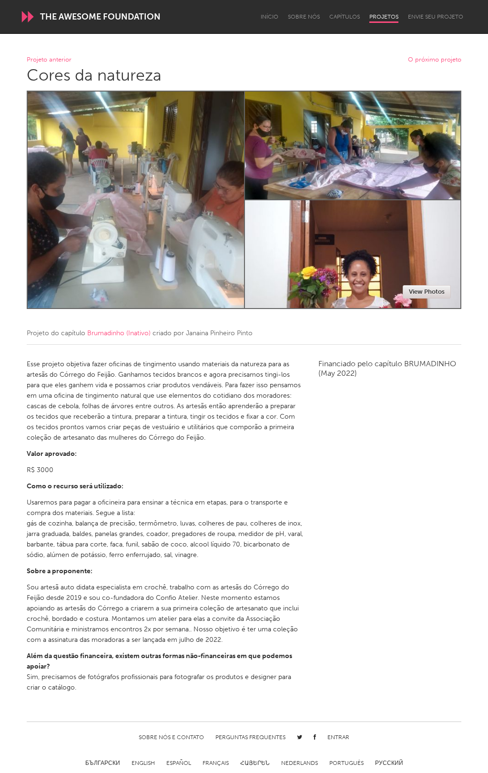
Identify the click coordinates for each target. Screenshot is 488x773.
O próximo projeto (434, 60)
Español (178, 763)
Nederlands (299, 763)
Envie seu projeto (435, 16)
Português (346, 763)
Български (102, 763)
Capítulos (344, 16)
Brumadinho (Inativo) (119, 333)
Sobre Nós (304, 16)
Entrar (338, 737)
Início (269, 16)
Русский (389, 763)
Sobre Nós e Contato (171, 737)
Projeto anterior (49, 60)
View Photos (427, 291)
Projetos (383, 16)
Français (216, 763)
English (143, 763)
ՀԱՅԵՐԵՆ (255, 763)
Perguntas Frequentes (250, 737)
